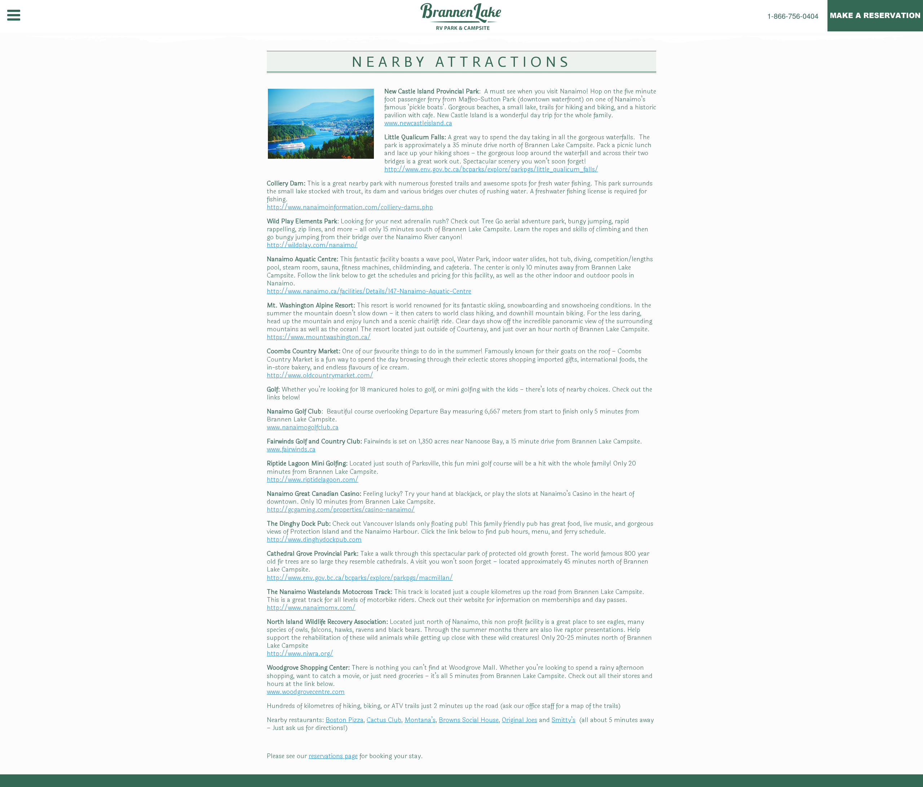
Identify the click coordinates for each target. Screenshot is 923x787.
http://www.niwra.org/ (300, 654)
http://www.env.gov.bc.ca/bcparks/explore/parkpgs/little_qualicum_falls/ (491, 169)
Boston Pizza (344, 720)
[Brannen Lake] (461, 16)
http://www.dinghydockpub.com (314, 540)
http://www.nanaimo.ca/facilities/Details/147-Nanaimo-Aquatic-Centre (369, 291)
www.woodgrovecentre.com (306, 692)
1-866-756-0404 (792, 15)
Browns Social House (469, 720)
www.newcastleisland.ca (418, 123)
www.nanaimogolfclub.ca (303, 427)
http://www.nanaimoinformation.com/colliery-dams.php (350, 207)
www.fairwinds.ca (291, 449)
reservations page (333, 756)
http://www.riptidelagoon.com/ (312, 480)
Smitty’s (563, 720)
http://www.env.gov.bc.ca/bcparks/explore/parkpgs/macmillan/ (360, 578)
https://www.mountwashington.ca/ (319, 337)
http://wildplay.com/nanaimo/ (312, 245)
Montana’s (420, 720)
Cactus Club (384, 720)
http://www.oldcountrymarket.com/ (320, 375)
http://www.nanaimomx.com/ (311, 608)
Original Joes (519, 720)
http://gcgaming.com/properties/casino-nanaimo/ (341, 510)
